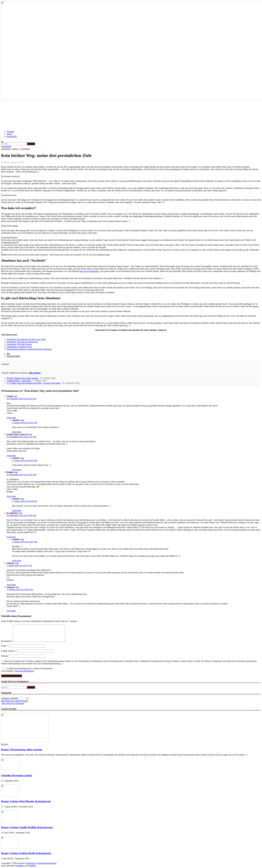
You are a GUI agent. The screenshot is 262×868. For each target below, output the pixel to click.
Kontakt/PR (12, 136)
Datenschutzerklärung (47, 863)
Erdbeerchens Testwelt (17, 434)
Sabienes (11, 563)
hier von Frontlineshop (89, 271)
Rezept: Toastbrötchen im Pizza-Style (76, 115)
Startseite (10, 131)
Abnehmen (6, 149)
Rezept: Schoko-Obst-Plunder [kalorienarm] (26, 801)
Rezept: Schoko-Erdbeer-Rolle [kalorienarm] (26, 853)
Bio (8, 354)
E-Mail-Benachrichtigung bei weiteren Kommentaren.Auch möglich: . (27, 669)
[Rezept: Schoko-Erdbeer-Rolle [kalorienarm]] (9, 848)
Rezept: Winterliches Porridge (60, 107)
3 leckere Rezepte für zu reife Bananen (22, 107)
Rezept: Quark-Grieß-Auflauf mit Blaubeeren (122, 115)
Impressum (31, 863)
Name (4, 646)
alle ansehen (34, 373)
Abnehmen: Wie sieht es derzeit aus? (22, 342)
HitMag (32, 865)
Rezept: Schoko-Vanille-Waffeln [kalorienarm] (27, 827)
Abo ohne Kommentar (24, 671)
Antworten (11, 417)
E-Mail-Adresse (8, 651)
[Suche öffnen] (2, 141)
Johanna (11, 587)
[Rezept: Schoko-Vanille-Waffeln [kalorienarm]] (9, 822)
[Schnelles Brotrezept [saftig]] (10, 770)
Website (4, 656)
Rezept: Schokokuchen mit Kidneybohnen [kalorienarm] (108, 107)
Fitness (15, 149)
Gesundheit (25, 149)
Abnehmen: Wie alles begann (19, 344)
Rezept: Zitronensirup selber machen (22, 378)
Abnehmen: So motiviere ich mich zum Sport (173, 115)
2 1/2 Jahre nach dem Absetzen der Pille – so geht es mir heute (33, 383)
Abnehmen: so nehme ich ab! (156, 107)
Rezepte (4, 744)
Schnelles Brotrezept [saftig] (16, 775)
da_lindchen (12, 513)
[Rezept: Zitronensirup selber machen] (25, 742)
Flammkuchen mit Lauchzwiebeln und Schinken (28, 115)
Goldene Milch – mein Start (19, 380)
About (9, 134)
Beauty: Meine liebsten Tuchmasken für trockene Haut (203, 107)
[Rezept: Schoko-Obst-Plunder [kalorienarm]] (10, 796)
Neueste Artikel (13, 356)
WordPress (20, 865)
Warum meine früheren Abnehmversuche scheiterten (29, 349)
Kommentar (7, 641)
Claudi (10, 396)
